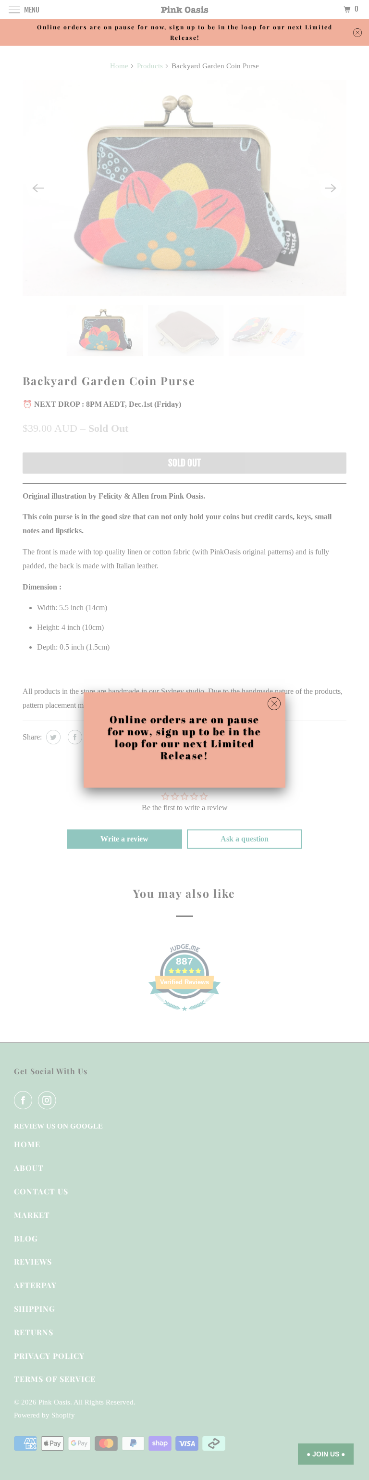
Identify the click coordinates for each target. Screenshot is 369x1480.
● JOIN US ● (326, 1454)
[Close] (274, 704)
